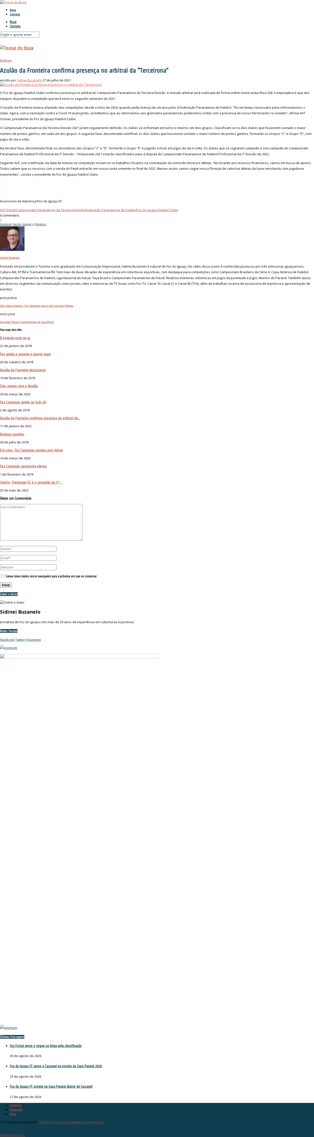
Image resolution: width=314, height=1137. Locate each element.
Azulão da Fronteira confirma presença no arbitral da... (40, 418)
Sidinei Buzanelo (29, 80)
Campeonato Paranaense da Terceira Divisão (51, 210)
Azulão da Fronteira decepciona (23, 370)
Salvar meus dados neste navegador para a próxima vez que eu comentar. (51, 576)
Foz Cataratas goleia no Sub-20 (23, 402)
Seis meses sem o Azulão (19, 386)
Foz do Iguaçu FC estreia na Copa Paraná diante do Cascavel (51, 1086)
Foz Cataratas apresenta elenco (23, 466)
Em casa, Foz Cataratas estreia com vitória (31, 450)
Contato (15, 14)
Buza (13, 10)
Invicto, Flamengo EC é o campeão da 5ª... (31, 482)
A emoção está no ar (15, 338)
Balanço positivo (12, 434)
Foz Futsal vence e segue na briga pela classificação (46, 1046)
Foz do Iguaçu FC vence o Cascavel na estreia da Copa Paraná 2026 (56, 1066)
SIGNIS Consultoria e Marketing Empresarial (71, 1122)
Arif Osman (8, 210)
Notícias (6, 60)
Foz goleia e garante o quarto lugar (25, 354)
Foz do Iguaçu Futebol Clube (157, 210)
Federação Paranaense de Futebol (111, 210)
